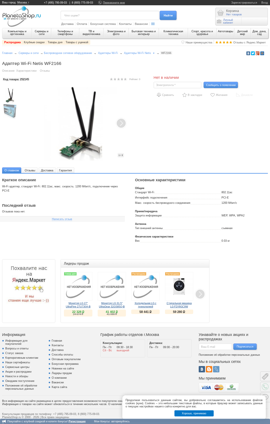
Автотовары (225, 31)
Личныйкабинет (228, 21)
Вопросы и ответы (16, 348)
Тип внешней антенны (149, 228)
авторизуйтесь (120, 421)
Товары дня (55, 42)
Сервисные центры (17, 367)
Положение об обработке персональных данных (21, 387)
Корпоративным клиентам (21, 357)
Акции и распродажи (18, 371)
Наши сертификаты (17, 362)
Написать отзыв (62, 219)
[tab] (11, 170)
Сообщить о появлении (221, 85)
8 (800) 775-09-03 (82, 2)
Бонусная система (103, 23)
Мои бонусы (101, 421)
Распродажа (12, 42)
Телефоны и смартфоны (65, 33)
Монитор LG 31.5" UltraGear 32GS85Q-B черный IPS (112, 306)
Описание (8, 70)
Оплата (82, 23)
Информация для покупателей (16, 342)
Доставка (67, 23)
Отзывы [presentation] (30, 170)
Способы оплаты (62, 354)
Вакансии (141, 23)
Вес (137, 240)
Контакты (125, 23)
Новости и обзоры (16, 376)
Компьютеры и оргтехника (17, 33)
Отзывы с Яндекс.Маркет (249, 42)
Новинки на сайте (63, 368)
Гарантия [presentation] (65, 170)
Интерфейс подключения (151, 197)
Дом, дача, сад (259, 33)
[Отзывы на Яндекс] (28, 286)
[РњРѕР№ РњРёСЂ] (262, 53)
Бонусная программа (65, 363)
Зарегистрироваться (244, 2)
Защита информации (148, 215)
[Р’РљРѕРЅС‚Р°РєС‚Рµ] (248, 53)
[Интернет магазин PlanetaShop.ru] (23, 16)
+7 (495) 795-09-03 (55, 2)
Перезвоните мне (114, 2)
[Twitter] (253, 53)
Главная (7, 53)
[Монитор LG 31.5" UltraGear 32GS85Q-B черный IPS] (112, 286)
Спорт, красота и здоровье (202, 33)
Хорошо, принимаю (194, 413)
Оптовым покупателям (66, 359)
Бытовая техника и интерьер (144, 33)
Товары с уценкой (77, 42)
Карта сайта (59, 387)
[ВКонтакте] (202, 369)
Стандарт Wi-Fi (144, 192)
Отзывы (45, 70)
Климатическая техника (173, 33)
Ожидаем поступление (19, 380)
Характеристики (26, 70)
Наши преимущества (199, 42)
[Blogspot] (209, 369)
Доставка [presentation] (47, 170)
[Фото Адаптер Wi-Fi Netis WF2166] (85, 123)
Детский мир (242, 33)
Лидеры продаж (62, 373)
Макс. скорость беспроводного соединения (162, 202)
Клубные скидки (34, 42)
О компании (59, 377)
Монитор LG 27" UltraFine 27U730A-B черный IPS (78, 306)
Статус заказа (14, 353)
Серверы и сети (41, 33)
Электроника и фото (116, 33)
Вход (264, 2)
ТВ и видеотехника (91, 33)
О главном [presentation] (11, 170)
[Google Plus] (257, 53)
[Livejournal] (216, 369)
